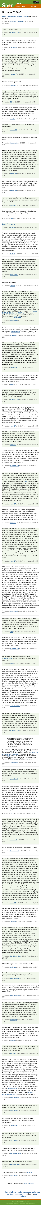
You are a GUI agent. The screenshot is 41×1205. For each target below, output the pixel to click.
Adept (12, 664)
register (31, 1183)
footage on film (15, 332)
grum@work (14, 320)
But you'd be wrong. (8, 224)
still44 (12, 384)
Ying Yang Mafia (15, 1164)
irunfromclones (15, 978)
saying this (17, 317)
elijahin (12, 1040)
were (25, 481)
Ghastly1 (13, 922)
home (18, 5)
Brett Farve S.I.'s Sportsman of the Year (15, 16)
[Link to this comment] (2, 32)
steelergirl (13, 173)
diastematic (14, 143)
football (20, 21)
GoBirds (12, 254)
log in (25, 1183)
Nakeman (13, 21)
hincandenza (14, 275)
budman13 (13, 130)
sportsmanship (7, 658)
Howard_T (13, 74)
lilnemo (12, 227)
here (8, 756)
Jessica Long (12, 1088)
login (23, 6)
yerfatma (13, 967)
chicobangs (14, 47)
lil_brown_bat (14, 32)
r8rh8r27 (13, 426)
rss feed (10, 1194)
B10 (11, 102)
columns (33, 5)
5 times (29, 1172)
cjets (11, 813)
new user (33, 6)
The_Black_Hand (15, 956)
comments (25, 5)
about (18, 6)
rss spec (18, 1194)
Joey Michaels (14, 1097)
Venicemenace (15, 706)
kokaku (12, 119)
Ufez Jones (13, 335)
